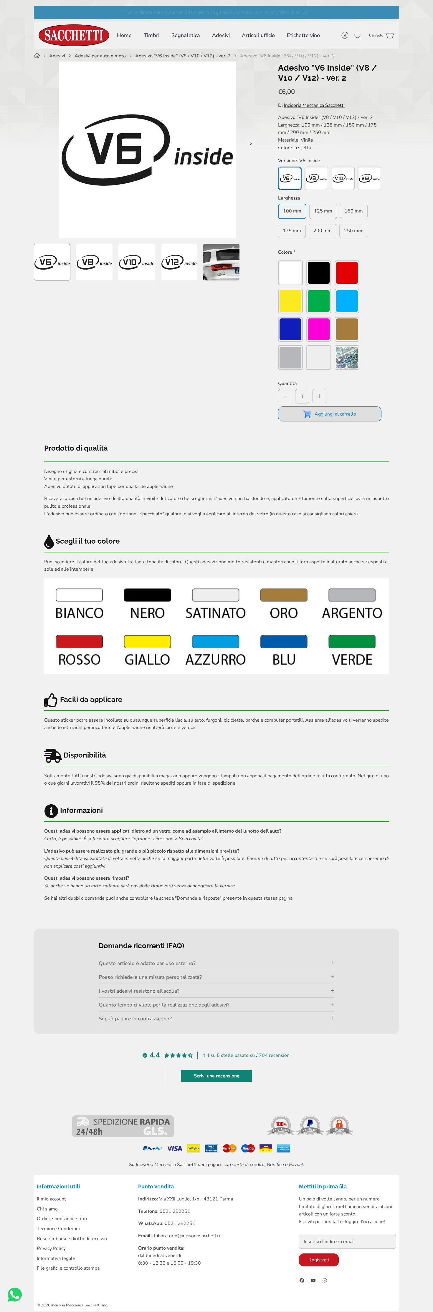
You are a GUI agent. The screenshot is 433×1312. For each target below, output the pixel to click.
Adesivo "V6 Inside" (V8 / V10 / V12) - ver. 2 (183, 56)
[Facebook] (302, 1280)
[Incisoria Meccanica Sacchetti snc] (74, 35)
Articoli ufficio (258, 35)
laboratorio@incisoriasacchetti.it (188, 1236)
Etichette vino (303, 35)
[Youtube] (313, 1280)
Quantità (287, 383)
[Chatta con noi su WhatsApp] (15, 1296)
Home (124, 35)
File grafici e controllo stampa (68, 1268)
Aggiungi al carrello (335, 414)
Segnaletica (185, 35)
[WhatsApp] (324, 1280)
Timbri (151, 35)
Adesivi (221, 35)
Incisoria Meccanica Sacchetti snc (79, 1305)
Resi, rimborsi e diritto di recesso (72, 1238)
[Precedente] (41, 12)
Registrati (318, 1260)
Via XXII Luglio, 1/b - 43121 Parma (196, 1199)
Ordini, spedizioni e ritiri (62, 1218)
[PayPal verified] (310, 1134)
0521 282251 (180, 1223)
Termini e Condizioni (58, 1228)
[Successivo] (391, 12)
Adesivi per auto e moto (100, 56)
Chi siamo (47, 1209)
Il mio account (51, 1199)
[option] (147, 150)
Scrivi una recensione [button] (216, 1076)
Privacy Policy (51, 1248)
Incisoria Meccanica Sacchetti (314, 105)
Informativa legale (56, 1258)
